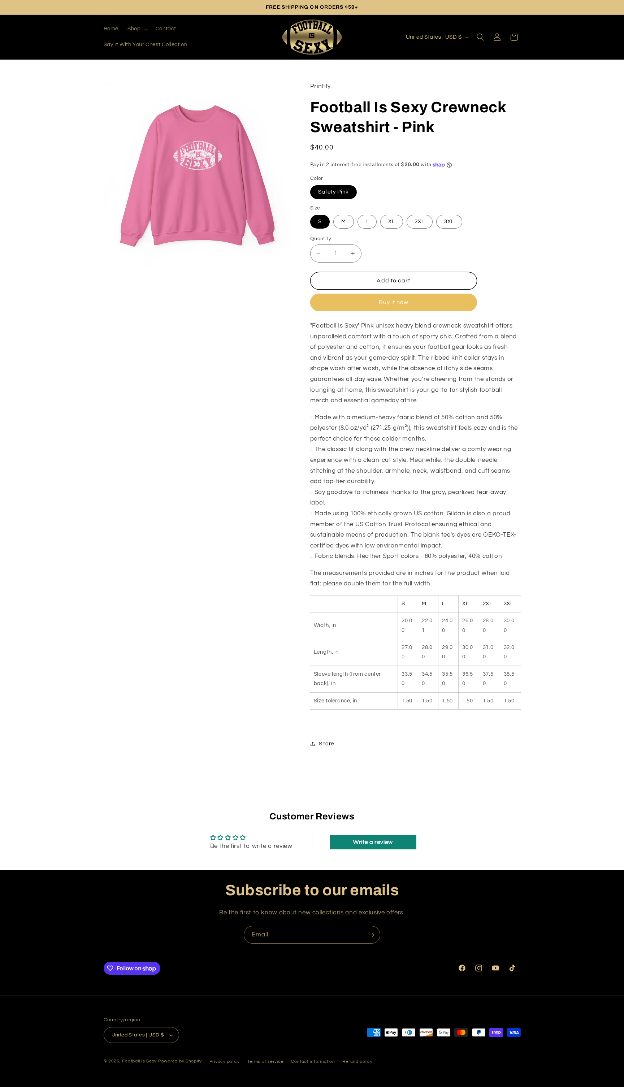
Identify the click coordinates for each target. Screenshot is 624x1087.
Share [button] (326, 743)
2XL (420, 221)
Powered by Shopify (180, 1061)
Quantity (320, 238)
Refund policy (357, 1062)
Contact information (313, 1062)
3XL (449, 221)
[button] (137, 29)
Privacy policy (224, 1062)
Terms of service (265, 1062)
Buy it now (394, 302)
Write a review (373, 842)
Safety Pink (333, 192)
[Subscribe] (371, 935)
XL (391, 221)
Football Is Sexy (139, 1061)
